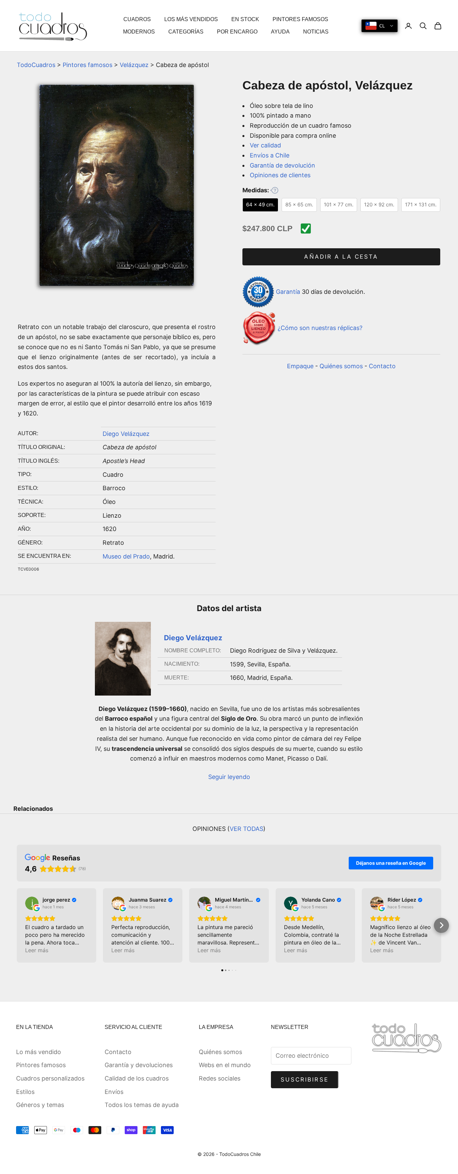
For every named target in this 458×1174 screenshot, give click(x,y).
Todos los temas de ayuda (142, 1104)
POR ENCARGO (237, 32)
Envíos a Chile (269, 155)
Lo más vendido (38, 1051)
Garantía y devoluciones (139, 1064)
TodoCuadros (36, 64)
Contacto (382, 366)
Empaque (300, 366)
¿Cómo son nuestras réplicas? (320, 328)
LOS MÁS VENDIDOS (191, 19)
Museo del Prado (126, 556)
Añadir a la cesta (341, 256)
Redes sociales (219, 1078)
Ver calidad (265, 145)
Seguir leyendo (229, 776)
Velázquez (134, 64)
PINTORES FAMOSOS (300, 19)
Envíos (114, 1091)
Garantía (288, 291)
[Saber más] (274, 190)
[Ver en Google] (32, 903)
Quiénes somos (341, 366)
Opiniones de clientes (280, 175)
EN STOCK (245, 19)
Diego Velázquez (126, 433)
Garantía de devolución (282, 165)
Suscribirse (305, 1079)
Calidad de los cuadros (137, 1078)
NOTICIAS (316, 32)
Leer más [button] (36, 950)
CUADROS (137, 19)
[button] (16, 925)
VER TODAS (246, 828)
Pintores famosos (87, 64)
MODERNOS (139, 32)
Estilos (25, 1091)
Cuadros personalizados (50, 1078)
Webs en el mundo (225, 1064)
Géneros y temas (40, 1104)
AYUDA (280, 32)
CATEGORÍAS (186, 32)
